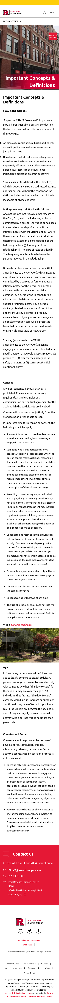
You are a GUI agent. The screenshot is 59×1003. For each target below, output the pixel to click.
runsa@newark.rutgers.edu (29, 940)
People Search (29, 973)
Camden (44, 964)
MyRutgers (17, 968)
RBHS (6, 968)
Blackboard (31, 968)
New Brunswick (30, 964)
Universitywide (12, 964)
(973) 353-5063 (16, 876)
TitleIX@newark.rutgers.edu (24, 870)
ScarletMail (45, 968)
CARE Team (27, 944)
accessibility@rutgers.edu (18, 993)
